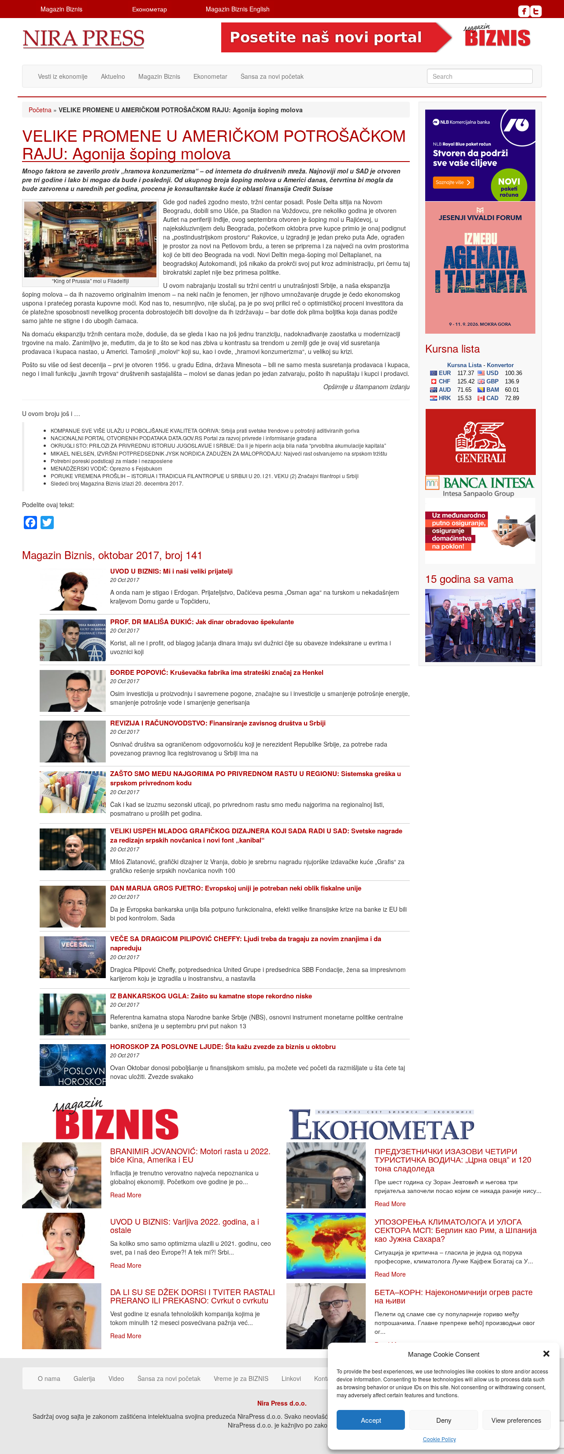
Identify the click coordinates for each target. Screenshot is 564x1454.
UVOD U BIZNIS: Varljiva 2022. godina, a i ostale (184, 1225)
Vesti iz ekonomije (63, 76)
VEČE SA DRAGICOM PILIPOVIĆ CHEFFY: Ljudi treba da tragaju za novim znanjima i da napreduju (245, 943)
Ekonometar (210, 76)
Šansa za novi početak (272, 76)
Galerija (84, 1378)
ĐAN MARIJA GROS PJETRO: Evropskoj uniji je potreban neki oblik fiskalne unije (235, 888)
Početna (40, 109)
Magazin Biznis (61, 8)
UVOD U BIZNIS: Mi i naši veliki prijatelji (171, 571)
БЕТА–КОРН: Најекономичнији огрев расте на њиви (454, 1296)
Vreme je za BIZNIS (241, 1378)
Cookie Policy (439, 1439)
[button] (546, 1353)
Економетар (149, 8)
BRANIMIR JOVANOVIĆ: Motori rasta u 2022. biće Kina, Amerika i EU (190, 1155)
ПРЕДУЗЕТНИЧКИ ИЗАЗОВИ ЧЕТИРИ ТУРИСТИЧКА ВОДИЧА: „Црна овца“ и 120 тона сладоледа (453, 1159)
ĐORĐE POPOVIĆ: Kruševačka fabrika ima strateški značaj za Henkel (216, 672)
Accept (371, 1420)
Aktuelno (113, 76)
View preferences (516, 1420)
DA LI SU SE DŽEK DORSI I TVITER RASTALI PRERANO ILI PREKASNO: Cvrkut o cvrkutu (192, 1296)
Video (116, 1378)
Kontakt (324, 1378)
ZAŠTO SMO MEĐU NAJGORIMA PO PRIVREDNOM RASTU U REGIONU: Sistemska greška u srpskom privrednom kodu (255, 778)
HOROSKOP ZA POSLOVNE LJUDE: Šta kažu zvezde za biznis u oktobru (223, 1046)
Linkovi (291, 1378)
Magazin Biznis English (238, 8)
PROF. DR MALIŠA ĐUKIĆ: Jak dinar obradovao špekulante (202, 621)
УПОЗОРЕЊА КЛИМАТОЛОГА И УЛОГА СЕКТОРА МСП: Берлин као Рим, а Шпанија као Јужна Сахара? (456, 1229)
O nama (49, 1378)
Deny (444, 1420)
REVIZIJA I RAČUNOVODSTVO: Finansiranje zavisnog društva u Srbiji (218, 723)
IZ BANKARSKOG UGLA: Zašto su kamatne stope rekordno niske (211, 996)
